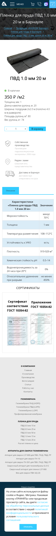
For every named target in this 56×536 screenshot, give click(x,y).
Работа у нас (28, 388)
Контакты (28, 391)
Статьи (28, 384)
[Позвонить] (39, 4)
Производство (28, 377)
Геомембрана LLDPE (28, 410)
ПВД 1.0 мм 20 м (28, 439)
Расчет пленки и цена (28, 443)
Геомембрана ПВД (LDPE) (28, 407)
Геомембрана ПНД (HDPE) (28, 403)
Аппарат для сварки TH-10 (28, 458)
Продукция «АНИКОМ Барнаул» (32, 28)
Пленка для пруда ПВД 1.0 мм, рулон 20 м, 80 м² (28, 35)
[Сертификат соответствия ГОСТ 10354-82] (17, 330)
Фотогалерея (28, 381)
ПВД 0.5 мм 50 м (28, 432)
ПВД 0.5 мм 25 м (28, 429)
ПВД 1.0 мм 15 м (28, 436)
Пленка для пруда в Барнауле (26, 31)
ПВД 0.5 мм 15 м (28, 425)
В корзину (37, 128)
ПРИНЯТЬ (28, 526)
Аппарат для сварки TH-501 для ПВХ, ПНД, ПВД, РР (28, 462)
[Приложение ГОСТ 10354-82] (41, 328)
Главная (8, 28)
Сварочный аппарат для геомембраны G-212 (28, 465)
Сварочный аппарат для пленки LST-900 (28, 469)
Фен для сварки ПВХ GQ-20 (28, 473)
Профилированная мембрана (28, 414)
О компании (28, 373)
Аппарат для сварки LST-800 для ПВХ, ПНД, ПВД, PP (28, 455)
